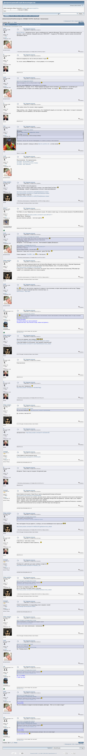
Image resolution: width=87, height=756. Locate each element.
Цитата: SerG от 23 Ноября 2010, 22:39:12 (26, 313)
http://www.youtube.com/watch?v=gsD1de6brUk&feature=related (32, 191)
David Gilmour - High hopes (23, 291)
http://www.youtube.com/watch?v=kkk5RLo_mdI (28, 565)
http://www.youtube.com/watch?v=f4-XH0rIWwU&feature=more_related (34, 589)
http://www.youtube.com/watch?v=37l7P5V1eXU (29, 457)
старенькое (24, 134)
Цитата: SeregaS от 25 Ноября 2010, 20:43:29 (26, 580)
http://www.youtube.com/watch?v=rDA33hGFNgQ (29, 387)
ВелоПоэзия (37, 18)
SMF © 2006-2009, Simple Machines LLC (49, 753)
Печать (81, 22)
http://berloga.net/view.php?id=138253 (26, 606)
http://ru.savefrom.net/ (43, 144)
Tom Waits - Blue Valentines (24, 164)
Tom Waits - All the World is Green (25, 161)
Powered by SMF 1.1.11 (35, 753)
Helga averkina (7, 182)
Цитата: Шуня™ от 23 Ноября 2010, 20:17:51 (26, 245)
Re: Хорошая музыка (29, 29)
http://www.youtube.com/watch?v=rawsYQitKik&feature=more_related (34, 343)
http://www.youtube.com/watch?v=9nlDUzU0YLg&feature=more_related (34, 526)
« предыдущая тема (68, 21)
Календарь (25, 15)
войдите (25, 8)
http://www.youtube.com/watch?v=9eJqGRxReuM (29, 495)
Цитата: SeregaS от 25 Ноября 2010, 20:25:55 (26, 516)
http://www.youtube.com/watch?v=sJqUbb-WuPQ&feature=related (33, 193)
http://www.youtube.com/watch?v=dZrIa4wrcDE (38, 432)
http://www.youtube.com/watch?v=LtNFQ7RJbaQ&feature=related (33, 196)
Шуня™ (5, 208)
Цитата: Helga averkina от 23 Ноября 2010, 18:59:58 (28, 236)
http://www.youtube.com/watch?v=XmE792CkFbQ (29, 267)
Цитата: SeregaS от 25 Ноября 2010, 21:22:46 (26, 620)
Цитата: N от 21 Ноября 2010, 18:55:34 (25, 129)
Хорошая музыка (44, 18)
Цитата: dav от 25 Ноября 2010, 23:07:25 (25, 695)
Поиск (21, 15)
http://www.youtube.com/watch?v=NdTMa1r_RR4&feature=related (30, 519)
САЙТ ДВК (12, 15)
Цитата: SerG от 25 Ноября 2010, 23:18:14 (26, 721)
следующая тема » (79, 21)
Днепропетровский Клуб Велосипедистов (12, 18)
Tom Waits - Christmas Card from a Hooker (27, 163)
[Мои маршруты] (4, 230)
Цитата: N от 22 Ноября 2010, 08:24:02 (25, 81)
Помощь (17, 15)
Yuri (4, 126)
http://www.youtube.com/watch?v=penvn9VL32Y (39, 214)
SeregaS (5, 451)
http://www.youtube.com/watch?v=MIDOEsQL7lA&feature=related (33, 340)
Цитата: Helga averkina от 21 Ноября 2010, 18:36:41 (28, 132)
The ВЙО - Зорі (31, 254)
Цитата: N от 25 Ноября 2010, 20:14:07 (25, 408)
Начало (6, 15)
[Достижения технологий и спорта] (4, 332)
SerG (4, 28)
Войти (30, 15)
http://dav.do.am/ (20, 332)
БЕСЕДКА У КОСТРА (28, 18)
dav (4, 310)
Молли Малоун (21, 32)
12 (12, 22)
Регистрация (35, 15)
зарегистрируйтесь (33, 8)
